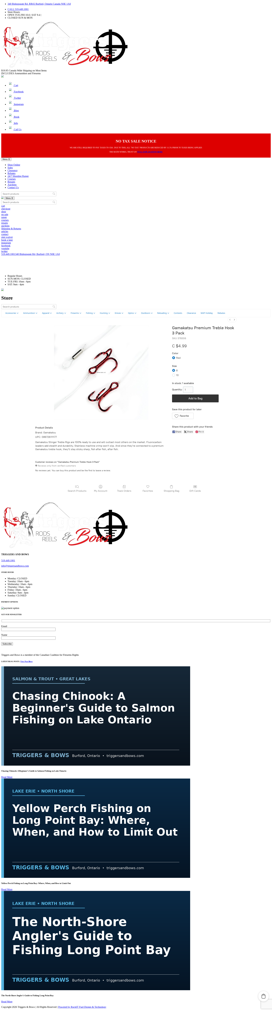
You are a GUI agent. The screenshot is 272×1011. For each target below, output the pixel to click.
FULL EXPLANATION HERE (150, 152)
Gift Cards (195, 490)
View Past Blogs (26, 661)
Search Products (77, 490)
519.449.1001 (8, 254)
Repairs (11, 181)
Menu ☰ (6, 159)
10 (177, 375)
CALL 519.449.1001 (18, 9)
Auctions (12, 184)
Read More (6, 777)
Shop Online (14, 164)
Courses (12, 179)
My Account (100, 490)
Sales (10, 167)
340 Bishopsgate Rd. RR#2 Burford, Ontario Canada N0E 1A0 (39, 4)
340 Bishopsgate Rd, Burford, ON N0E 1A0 (37, 254)
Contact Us (13, 187)
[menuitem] (230, 319)
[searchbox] (28, 193)
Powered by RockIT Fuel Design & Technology (82, 1007)
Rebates (11, 173)
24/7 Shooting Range (18, 176)
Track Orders (124, 490)
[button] (183, 416)
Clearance (12, 170)
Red (178, 357)
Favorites (148, 490)
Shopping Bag (171, 490)
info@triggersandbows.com (15, 566)
